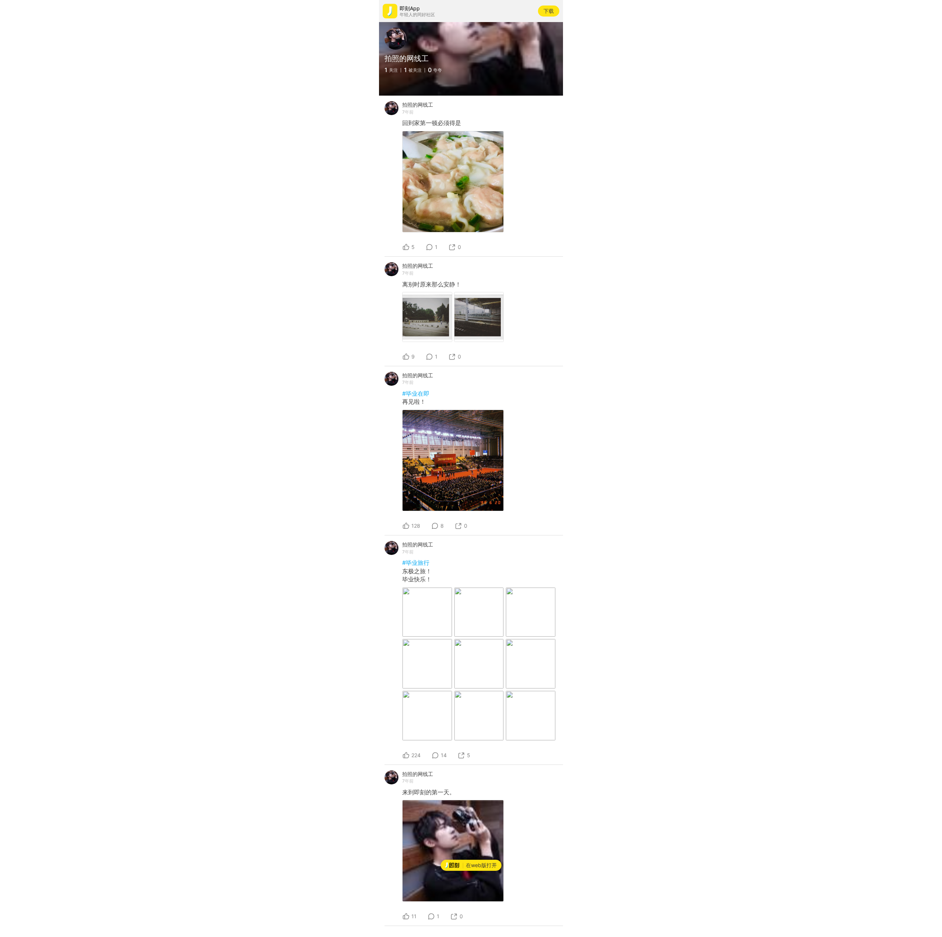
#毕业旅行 (415, 562)
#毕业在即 (415, 393)
